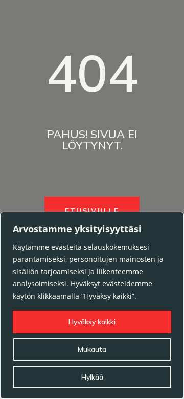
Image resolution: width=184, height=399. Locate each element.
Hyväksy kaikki (92, 321)
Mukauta (92, 349)
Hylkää (92, 377)
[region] (92, 305)
